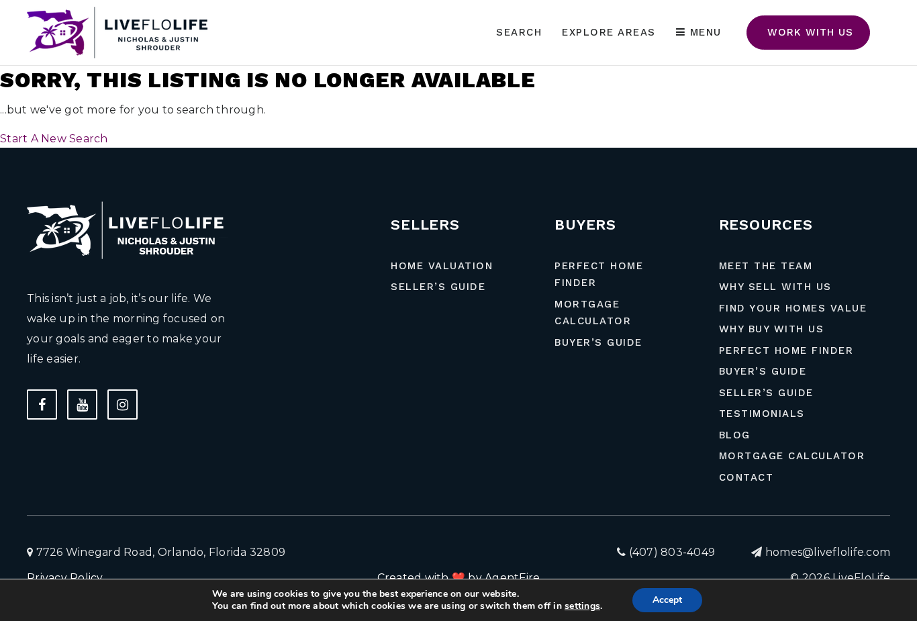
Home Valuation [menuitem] (442, 266)
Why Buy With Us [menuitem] (771, 329)
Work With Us (808, 32)
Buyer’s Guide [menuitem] (598, 342)
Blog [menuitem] (735, 435)
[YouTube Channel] (82, 404)
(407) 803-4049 (670, 552)
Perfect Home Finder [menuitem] (598, 274)
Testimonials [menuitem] (762, 414)
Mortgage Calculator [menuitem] (592, 313)
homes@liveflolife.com (827, 552)
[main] (458, 74)
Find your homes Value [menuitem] (793, 308)
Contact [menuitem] (746, 477)
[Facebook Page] (42, 404)
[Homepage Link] (121, 32)
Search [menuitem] (519, 32)
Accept (667, 599)
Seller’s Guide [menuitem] (438, 287)
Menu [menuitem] (703, 32)
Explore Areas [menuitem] (609, 32)
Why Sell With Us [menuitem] (775, 287)
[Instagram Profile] (122, 404)
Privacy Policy (65, 577)
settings (582, 606)
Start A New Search (54, 138)
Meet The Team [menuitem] (766, 266)
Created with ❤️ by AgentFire (458, 577)
